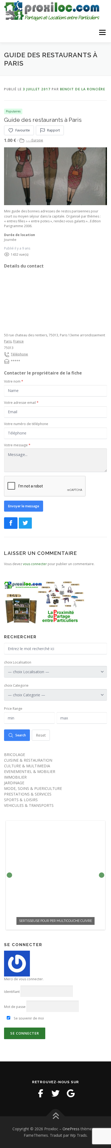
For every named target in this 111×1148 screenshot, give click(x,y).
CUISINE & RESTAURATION (28, 760)
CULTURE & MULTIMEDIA (27, 765)
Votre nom (13, 381)
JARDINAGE (14, 782)
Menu (102, 32)
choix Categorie (16, 685)
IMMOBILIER (15, 777)
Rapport (53, 130)
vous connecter (35, 564)
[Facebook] (40, 1093)
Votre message (17, 445)
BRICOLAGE (14, 754)
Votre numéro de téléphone (26, 424)
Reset (41, 735)
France (18, 341)
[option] (55, 875)
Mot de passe (15, 1006)
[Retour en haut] (55, 1116)
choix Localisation (17, 662)
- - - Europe (34, 140)
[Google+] (71, 1093)
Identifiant (12, 991)
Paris (8, 341)
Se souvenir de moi (28, 1018)
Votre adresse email (21, 402)
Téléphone (19, 354)
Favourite (22, 130)
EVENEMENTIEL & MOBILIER (29, 771)
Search (20, 735)
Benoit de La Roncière (82, 89)
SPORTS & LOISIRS (21, 799)
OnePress (71, 1128)
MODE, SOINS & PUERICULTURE (33, 788)
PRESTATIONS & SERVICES (27, 794)
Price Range (13, 708)
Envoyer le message (23, 506)
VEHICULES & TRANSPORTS (29, 805)
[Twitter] (55, 1093)
